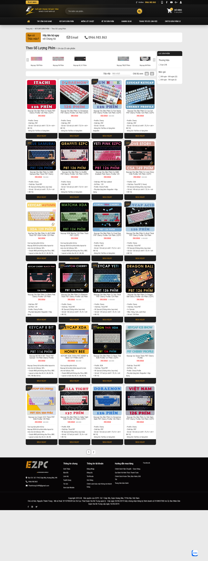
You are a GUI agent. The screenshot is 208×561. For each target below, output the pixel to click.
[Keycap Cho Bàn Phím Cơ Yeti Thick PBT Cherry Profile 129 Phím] (107, 278)
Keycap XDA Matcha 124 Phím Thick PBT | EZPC (74, 234)
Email (74, 37)
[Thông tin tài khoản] (180, 2)
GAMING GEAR (126, 21)
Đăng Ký (89, 473)
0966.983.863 (97, 37)
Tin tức (65, 484)
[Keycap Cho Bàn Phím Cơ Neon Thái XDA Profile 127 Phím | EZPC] (107, 339)
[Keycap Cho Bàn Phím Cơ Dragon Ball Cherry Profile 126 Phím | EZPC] (140, 278)
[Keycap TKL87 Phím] (102, 58)
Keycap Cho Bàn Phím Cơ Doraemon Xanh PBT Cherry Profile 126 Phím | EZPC (107, 418)
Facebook (146, 463)
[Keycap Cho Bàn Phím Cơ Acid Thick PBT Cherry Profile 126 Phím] (140, 217)
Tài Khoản (90, 476)
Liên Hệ (65, 476)
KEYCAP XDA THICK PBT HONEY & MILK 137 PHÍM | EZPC (74, 357)
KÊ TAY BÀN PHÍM (108, 21)
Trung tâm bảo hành (122, 483)
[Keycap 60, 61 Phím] (58, 58)
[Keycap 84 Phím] (123, 58)
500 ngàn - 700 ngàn (167, 80)
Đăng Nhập (90, 469)
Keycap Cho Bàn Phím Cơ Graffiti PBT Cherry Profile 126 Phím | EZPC (74, 173)
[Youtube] (171, 2)
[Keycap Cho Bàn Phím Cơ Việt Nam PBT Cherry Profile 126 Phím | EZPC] (140, 400)
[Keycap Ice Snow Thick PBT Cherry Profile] (140, 339)
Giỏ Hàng (90, 480)
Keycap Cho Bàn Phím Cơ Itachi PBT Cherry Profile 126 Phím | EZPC (41, 112)
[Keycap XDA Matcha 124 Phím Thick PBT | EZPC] (74, 217)
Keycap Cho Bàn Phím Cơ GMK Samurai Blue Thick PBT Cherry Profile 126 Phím (41, 173)
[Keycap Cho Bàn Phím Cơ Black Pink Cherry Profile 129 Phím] (41, 278)
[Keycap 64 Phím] (145, 58)
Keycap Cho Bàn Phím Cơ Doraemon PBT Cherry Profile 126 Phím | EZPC (74, 112)
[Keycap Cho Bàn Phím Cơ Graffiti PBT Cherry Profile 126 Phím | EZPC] (74, 155)
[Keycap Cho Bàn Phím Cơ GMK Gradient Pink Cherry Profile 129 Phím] (107, 155)
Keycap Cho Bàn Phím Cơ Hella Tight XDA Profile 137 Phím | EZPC (74, 418)
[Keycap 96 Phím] (37, 58)
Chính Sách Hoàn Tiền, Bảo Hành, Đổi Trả (128, 477)
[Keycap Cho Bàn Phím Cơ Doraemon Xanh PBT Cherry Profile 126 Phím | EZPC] (107, 400)
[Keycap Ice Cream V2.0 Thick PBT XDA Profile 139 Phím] (41, 400)
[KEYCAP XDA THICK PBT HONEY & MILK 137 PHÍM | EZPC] (74, 339)
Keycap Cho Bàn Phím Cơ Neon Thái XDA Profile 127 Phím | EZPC (107, 357)
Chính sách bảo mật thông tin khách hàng (99, 485)
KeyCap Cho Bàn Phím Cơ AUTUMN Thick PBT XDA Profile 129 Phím (41, 234)
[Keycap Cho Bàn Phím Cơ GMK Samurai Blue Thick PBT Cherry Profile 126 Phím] (41, 155)
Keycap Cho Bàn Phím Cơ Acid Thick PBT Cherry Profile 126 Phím (140, 234)
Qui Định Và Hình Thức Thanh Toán (127, 473)
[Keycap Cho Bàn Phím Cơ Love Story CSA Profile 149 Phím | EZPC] (140, 155)
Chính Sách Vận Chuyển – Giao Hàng (127, 469)
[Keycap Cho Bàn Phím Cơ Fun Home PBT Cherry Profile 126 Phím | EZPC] (107, 94)
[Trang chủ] (28, 21)
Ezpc (162, 65)
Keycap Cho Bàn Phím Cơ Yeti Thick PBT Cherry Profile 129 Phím (107, 296)
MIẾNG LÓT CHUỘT (87, 21)
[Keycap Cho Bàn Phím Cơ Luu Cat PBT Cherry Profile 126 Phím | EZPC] (140, 94)
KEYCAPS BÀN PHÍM (66, 21)
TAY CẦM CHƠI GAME (44, 21)
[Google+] (176, 2)
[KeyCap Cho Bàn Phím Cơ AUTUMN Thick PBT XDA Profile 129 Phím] (41, 217)
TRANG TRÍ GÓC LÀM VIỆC (148, 21)
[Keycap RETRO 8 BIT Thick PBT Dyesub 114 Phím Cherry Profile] (41, 339)
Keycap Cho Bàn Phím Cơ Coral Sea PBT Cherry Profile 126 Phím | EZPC (107, 234)
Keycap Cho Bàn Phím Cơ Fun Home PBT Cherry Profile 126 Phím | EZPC (107, 112)
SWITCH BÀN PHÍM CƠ (173, 21)
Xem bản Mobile (68, 487)
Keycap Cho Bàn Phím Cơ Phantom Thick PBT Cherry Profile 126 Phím (74, 296)
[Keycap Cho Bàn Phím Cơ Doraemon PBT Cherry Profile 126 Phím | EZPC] (74, 94)
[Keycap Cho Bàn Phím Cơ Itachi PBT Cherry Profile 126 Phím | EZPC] (41, 94)
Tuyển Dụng (67, 480)
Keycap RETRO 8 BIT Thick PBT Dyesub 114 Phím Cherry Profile (41, 357)
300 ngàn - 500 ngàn (167, 77)
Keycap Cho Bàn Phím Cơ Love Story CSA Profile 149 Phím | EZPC (140, 173)
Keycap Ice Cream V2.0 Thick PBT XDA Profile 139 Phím (41, 418)
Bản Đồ (65, 473)
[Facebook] (166, 2)
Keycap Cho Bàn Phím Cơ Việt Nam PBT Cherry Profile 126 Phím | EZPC (140, 418)
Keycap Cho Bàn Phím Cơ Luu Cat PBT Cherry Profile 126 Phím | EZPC (140, 112)
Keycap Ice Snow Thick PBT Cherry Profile (140, 357)
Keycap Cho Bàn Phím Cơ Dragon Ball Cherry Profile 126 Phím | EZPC (140, 296)
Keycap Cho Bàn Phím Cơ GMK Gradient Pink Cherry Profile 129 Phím (107, 173)
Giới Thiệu (66, 469)
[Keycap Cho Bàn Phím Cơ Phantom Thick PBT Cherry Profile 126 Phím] (74, 278)
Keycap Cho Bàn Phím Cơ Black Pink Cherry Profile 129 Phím (41, 296)
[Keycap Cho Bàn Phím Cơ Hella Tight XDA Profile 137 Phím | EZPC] (74, 400)
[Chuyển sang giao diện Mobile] (162, 2)
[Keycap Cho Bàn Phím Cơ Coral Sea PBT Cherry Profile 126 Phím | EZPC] (107, 217)
